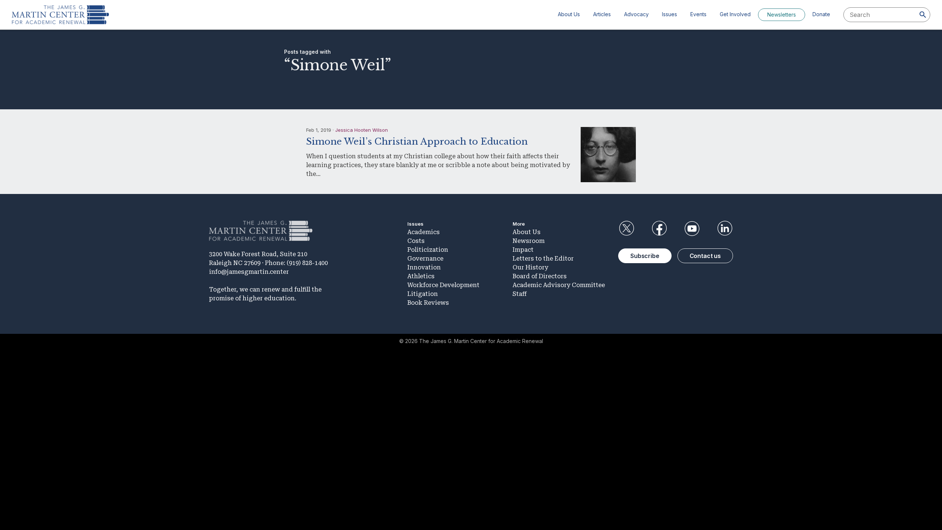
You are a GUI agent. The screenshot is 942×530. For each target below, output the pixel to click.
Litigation (422, 293)
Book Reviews (428, 302)
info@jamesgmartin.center (249, 271)
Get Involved (735, 14)
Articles (602, 14)
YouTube (692, 228)
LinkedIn (725, 228)
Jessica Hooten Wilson (361, 130)
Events (698, 14)
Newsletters (781, 14)
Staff (520, 293)
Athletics (421, 276)
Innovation (424, 267)
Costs (416, 240)
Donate (821, 14)
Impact (523, 249)
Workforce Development (443, 285)
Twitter (626, 228)
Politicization (427, 249)
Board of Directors (540, 276)
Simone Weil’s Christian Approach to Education (417, 141)
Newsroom (529, 240)
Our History (530, 267)
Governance (425, 258)
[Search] (923, 14)
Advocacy (636, 14)
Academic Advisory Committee (559, 285)
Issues (669, 14)
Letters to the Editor (543, 258)
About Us (569, 14)
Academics (423, 232)
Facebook (659, 228)
